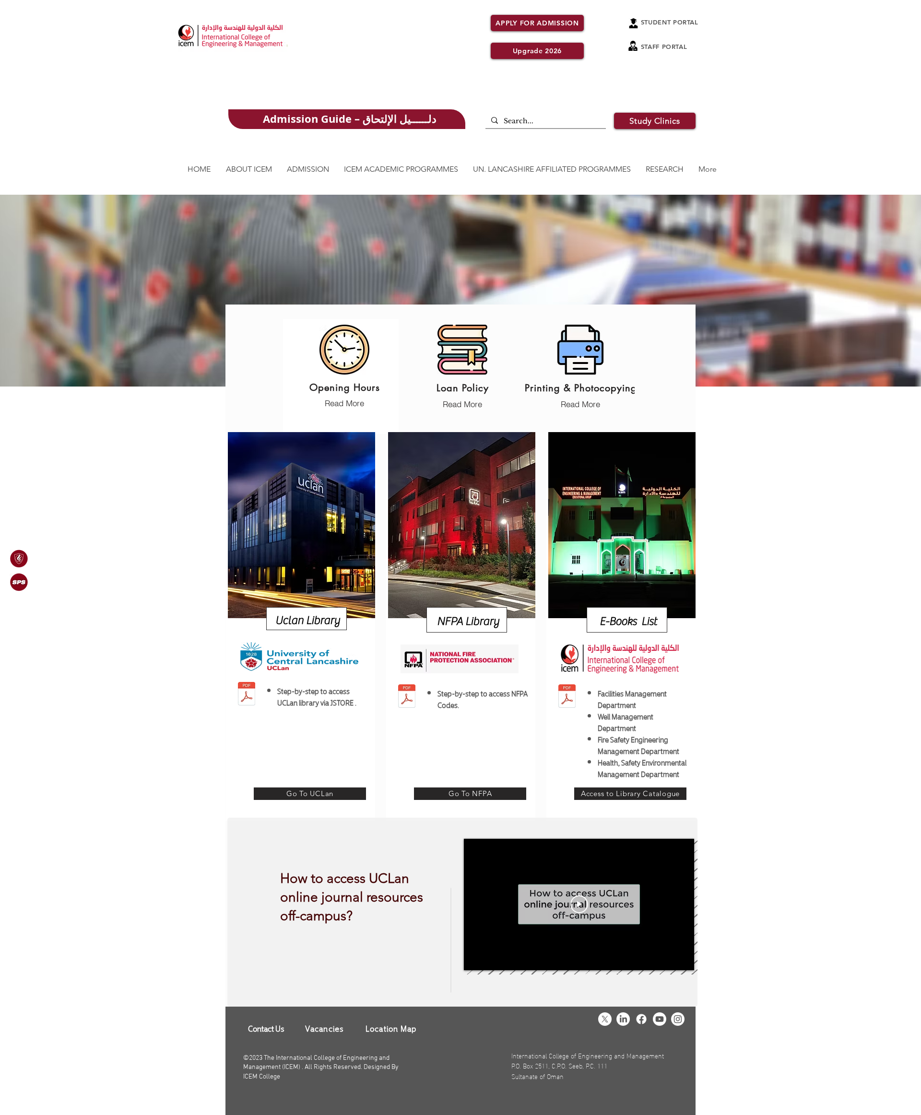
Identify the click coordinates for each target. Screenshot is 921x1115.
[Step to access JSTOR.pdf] (246, 695)
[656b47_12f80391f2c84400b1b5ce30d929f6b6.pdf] (406, 697)
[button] (655, 121)
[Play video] (579, 904)
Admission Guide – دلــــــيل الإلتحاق (350, 118)
